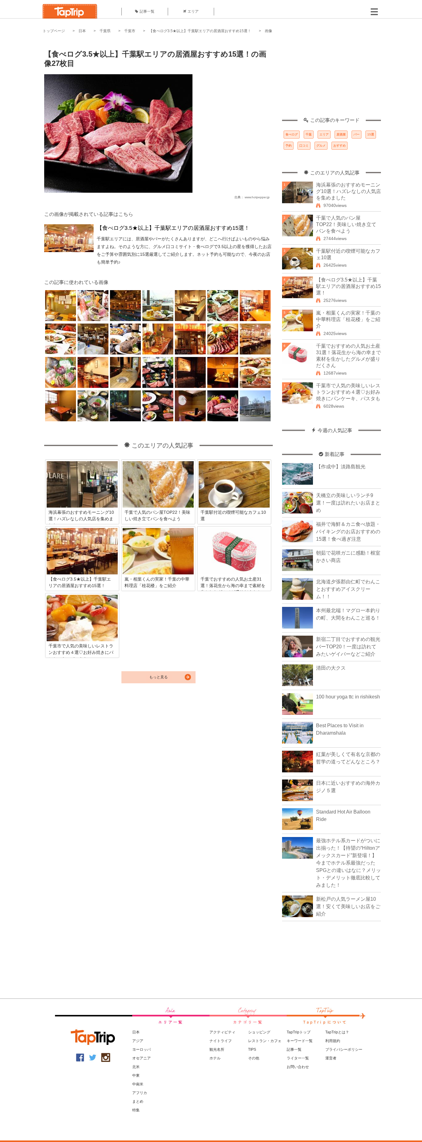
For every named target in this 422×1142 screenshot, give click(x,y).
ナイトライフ (220, 1041)
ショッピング (259, 1032)
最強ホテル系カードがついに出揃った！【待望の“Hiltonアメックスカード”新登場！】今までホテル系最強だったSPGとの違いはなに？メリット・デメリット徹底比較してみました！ (348, 863)
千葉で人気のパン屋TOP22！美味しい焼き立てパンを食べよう (346, 224)
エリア (193, 11)
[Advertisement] (331, 79)
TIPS (252, 1049)
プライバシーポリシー (343, 1049)
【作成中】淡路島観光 (340, 466)
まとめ (137, 1101)
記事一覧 (147, 11)
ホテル (215, 1058)
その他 (253, 1058)
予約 (288, 145)
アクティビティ (222, 1032)
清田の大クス (331, 668)
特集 (136, 1110)
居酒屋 (341, 134)
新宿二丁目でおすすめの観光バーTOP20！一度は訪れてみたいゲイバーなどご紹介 (348, 647)
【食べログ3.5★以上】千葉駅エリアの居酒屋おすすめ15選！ (200, 31)
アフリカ (139, 1093)
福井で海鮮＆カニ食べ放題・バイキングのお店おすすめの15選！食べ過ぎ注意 (348, 532)
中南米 (137, 1084)
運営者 (330, 1058)
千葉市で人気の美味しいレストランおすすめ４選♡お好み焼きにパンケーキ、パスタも (348, 392)
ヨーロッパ (141, 1049)
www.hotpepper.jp (257, 197)
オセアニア (141, 1058)
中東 (136, 1075)
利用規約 (332, 1041)
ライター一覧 (298, 1058)
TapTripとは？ (337, 1032)
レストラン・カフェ (264, 1041)
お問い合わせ (298, 1067)
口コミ (304, 145)
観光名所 (216, 1049)
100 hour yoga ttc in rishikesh (348, 696)
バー (356, 134)
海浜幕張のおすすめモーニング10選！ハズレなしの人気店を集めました (348, 191)
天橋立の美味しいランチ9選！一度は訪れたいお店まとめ (348, 503)
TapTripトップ (298, 1032)
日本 (82, 31)
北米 (136, 1067)
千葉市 (129, 31)
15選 (370, 134)
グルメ (321, 145)
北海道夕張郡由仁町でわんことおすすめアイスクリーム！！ (348, 589)
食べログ (291, 134)
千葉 (309, 134)
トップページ (54, 31)
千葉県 (105, 31)
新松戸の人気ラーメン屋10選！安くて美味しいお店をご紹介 (348, 906)
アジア (137, 1041)
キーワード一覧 (300, 1041)
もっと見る (158, 677)
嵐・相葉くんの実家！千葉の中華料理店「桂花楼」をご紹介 (348, 319)
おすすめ (339, 145)
